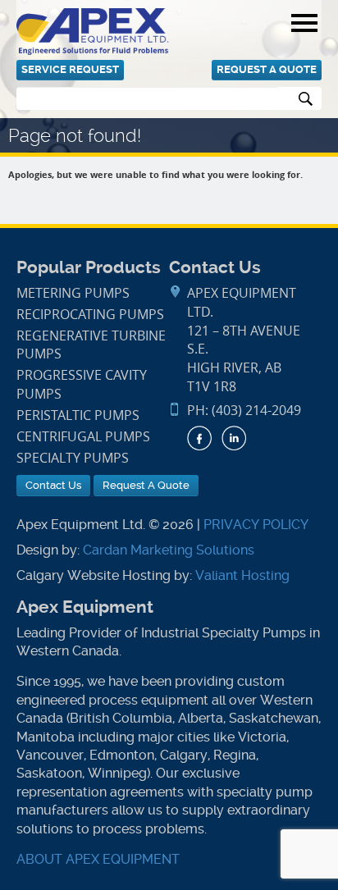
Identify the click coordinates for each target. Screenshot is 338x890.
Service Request (70, 69)
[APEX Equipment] (92, 31)
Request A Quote (267, 69)
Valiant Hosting (242, 575)
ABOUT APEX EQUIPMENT (98, 859)
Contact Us (53, 485)
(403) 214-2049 (256, 410)
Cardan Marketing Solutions (168, 550)
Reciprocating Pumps (90, 314)
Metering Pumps (73, 293)
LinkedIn (234, 438)
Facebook (199, 438)
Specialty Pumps (72, 458)
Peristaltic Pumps (77, 415)
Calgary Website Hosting (93, 575)
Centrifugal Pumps (83, 437)
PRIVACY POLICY (255, 524)
